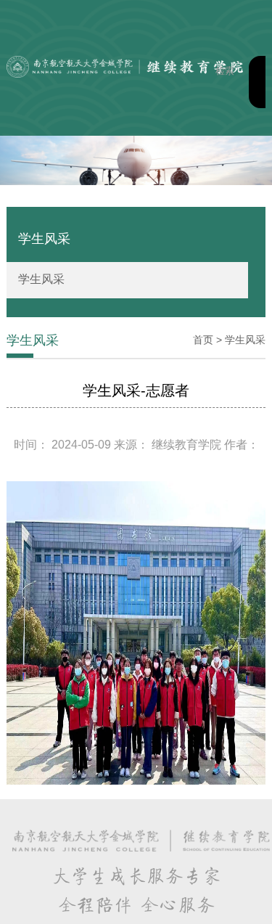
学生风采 (41, 279)
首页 (203, 340)
